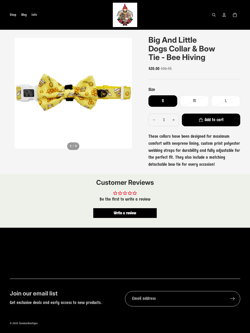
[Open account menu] (224, 15)
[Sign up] (232, 298)
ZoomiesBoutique (28, 323)
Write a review (125, 213)
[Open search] (213, 15)
